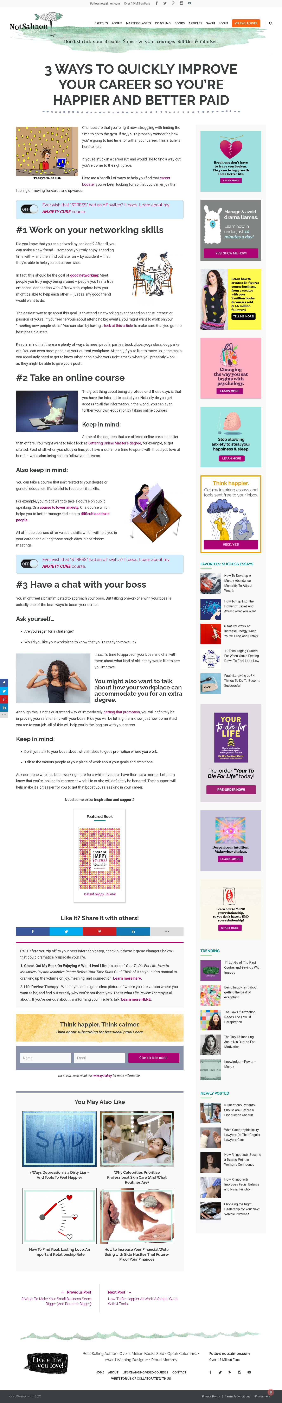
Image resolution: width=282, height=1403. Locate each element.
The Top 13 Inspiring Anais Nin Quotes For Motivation (239, 1042)
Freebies (101, 23)
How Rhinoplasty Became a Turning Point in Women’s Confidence (242, 1160)
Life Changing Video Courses (145, 1372)
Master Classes (138, 23)
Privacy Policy (211, 1396)
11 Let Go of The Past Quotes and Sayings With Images (242, 967)
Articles (195, 23)
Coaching (163, 23)
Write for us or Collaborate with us (141, 1378)
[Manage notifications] (271, 1392)
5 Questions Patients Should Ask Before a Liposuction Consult (239, 1110)
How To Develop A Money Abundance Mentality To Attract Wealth (238, 583)
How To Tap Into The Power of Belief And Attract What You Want (240, 606)
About (117, 23)
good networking (84, 275)
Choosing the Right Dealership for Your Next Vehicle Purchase (241, 1209)
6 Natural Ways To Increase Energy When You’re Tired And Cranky (241, 631)
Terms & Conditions (237, 1396)
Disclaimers (262, 1396)
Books (179, 23)
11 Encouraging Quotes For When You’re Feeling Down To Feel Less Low (241, 656)
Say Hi (210, 23)
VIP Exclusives (246, 23)
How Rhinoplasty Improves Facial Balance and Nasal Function (241, 1184)
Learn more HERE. (136, 999)
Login (223, 23)
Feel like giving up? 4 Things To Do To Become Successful (242, 681)
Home (100, 1372)
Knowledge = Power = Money (240, 1064)
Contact (179, 1372)
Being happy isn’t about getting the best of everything (240, 992)
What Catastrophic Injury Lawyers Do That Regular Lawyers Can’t (242, 1135)
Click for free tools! (153, 1058)
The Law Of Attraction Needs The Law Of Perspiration (239, 1017)
